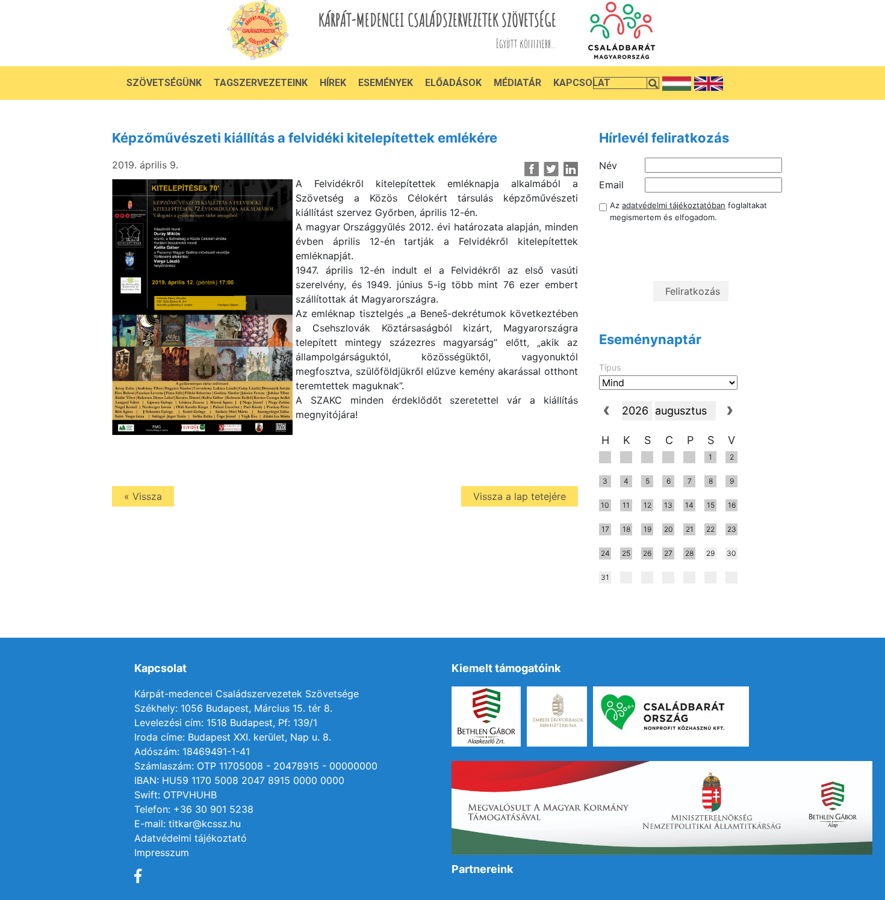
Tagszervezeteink (261, 82)
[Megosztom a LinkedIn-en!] (570, 169)
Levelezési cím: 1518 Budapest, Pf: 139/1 (225, 723)
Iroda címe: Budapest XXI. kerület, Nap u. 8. (232, 737)
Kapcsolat (581, 82)
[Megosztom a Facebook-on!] (531, 169)
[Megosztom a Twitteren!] (551, 169)
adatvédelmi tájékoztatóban (673, 205)
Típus (610, 367)
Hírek (333, 82)
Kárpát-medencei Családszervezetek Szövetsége (246, 694)
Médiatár (517, 82)
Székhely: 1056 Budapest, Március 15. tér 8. (233, 708)
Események (385, 82)
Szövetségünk (164, 82)
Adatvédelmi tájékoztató (190, 838)
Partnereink (482, 869)
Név (608, 165)
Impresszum (161, 852)
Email (611, 185)
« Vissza (143, 496)
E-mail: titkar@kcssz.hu (187, 824)
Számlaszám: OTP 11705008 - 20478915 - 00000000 (255, 766)
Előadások (453, 82)
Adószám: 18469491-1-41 (192, 751)
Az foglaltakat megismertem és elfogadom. (688, 211)
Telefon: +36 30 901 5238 (193, 809)
